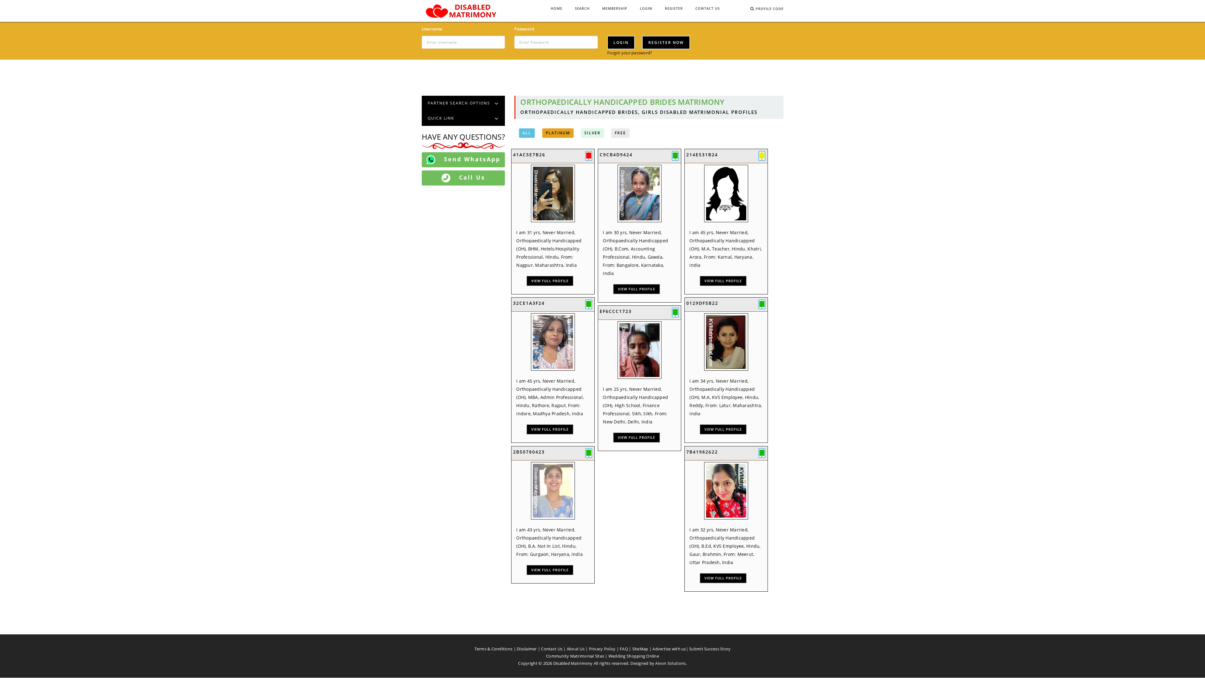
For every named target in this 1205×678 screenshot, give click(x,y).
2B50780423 (529, 452)
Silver (592, 133)
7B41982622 (702, 452)
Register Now (666, 42)
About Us (576, 649)
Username (432, 29)
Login (646, 8)
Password (524, 29)
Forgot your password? (629, 53)
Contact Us (707, 8)
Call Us (471, 177)
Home (556, 8)
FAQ (624, 649)
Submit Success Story (710, 649)
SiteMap (640, 649)
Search (582, 8)
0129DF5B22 (702, 303)
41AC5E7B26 (529, 155)
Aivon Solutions (670, 663)
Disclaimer (527, 649)
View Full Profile (550, 280)
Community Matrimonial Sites (575, 656)
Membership (614, 8)
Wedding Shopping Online (633, 656)
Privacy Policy (602, 649)
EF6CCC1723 (616, 311)
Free (620, 133)
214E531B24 (702, 155)
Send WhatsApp (471, 159)
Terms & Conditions (493, 649)
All (526, 133)
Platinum (558, 133)
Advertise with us (669, 649)
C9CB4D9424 (616, 155)
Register (674, 8)
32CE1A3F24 (529, 303)
